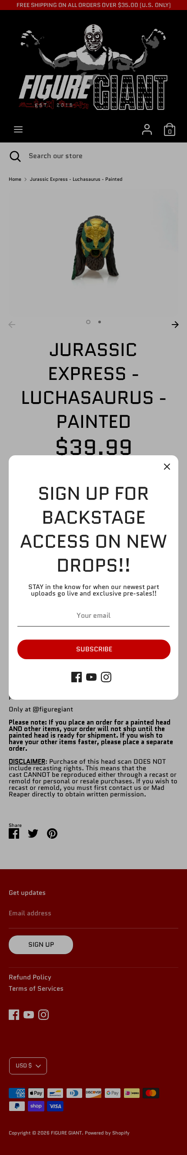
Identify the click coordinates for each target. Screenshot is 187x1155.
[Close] (167, 466)
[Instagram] (106, 677)
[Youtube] (91, 677)
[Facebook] (76, 677)
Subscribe (94, 649)
